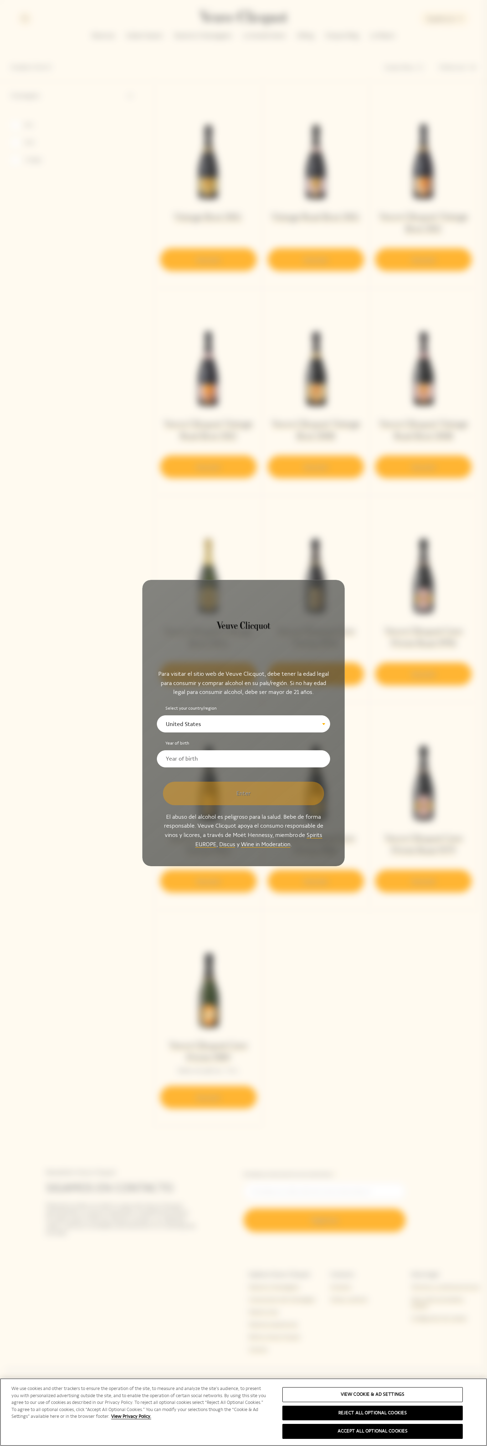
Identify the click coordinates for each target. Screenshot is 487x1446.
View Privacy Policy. (131, 1416)
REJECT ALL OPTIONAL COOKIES (372, 1413)
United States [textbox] (183, 724)
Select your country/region (191, 708)
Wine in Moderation (266, 843)
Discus (227, 843)
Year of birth (177, 743)
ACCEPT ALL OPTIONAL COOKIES (373, 1431)
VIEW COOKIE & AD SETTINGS (372, 1394)
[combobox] (243, 723)
